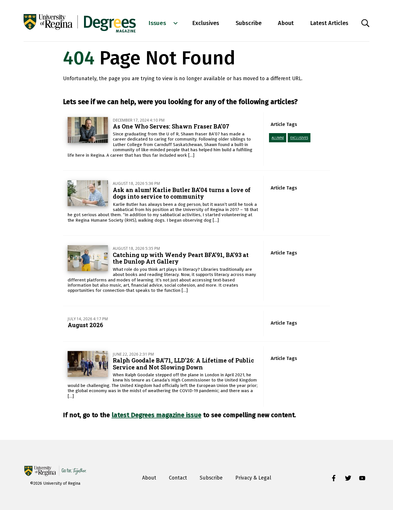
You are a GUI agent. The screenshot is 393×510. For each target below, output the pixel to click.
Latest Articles (329, 23)
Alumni (278, 138)
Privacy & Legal (253, 478)
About (286, 23)
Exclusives (205, 23)
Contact (178, 478)
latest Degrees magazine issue (156, 415)
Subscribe (249, 23)
